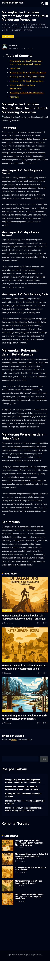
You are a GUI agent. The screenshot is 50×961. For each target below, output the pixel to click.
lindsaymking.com (24, 929)
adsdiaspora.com (25, 924)
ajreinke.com (38, 924)
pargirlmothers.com (30, 937)
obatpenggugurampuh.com (29, 935)
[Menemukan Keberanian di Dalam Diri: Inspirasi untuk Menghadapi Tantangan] (25, 594)
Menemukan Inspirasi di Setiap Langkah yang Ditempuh (25, 802)
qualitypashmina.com (25, 921)
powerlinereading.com (27, 918)
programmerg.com (9, 921)
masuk (14, 740)
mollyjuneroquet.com (10, 935)
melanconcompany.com (11, 916)
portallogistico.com (9, 918)
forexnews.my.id (41, 921)
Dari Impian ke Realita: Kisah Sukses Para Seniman (23, 795)
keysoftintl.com (32, 913)
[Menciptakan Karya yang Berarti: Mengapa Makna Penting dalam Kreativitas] (7, 904)
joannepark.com (8, 913)
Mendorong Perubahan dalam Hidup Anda (26, 92)
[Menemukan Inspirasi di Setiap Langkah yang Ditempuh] (7, 891)
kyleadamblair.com (9, 929)
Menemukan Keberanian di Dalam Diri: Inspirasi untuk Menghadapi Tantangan (24, 617)
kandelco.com (20, 913)
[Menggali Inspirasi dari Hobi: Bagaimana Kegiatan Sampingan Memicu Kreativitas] (7, 850)
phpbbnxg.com (42, 916)
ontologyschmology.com (12, 937)
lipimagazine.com (39, 929)
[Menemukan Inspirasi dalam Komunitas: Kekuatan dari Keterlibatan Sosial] (25, 644)
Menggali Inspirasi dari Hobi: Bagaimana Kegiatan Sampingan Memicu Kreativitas (23, 781)
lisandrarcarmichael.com (11, 932)
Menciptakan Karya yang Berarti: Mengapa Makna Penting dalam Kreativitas (23, 809)
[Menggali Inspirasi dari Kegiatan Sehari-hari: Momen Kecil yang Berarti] (25, 694)
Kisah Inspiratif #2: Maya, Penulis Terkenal (27, 77)
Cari (3, 755)
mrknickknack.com (28, 916)
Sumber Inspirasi (13, 2)
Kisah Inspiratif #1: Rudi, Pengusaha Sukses (28, 72)
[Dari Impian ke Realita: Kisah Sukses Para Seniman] (7, 877)
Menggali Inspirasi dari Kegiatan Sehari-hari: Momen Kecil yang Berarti (24, 717)
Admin (14, 46)
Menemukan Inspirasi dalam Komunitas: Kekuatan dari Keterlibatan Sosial (24, 667)
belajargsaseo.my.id (10, 924)
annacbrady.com (8, 927)
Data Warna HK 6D (29, 932)
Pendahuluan (15, 68)
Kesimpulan (14, 97)
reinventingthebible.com (11, 940)
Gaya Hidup (7, 36)
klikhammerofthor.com (24, 927)
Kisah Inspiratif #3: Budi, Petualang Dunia (26, 81)
